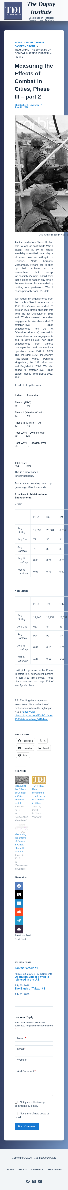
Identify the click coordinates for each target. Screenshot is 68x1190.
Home (10, 1169)
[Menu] (62, 10)
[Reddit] (34, 912)
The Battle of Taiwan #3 (30, 988)
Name (21, 1038)
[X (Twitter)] (34, 894)
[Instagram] (40, 1181)
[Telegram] (34, 920)
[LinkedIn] (34, 903)
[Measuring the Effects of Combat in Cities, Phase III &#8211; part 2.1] (22, 828)
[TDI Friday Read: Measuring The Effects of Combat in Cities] (39, 780)
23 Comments (44, 973)
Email (21, 1048)
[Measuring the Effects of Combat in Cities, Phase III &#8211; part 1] (22, 780)
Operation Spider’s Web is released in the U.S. (32, 978)
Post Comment (26, 1126)
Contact (37, 1169)
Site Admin (55, 1169)
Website (22, 1059)
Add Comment (26, 1071)
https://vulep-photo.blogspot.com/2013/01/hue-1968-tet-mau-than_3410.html (33, 715)
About (22, 1169)
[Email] (34, 929)
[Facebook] (34, 886)
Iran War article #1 (26, 968)
